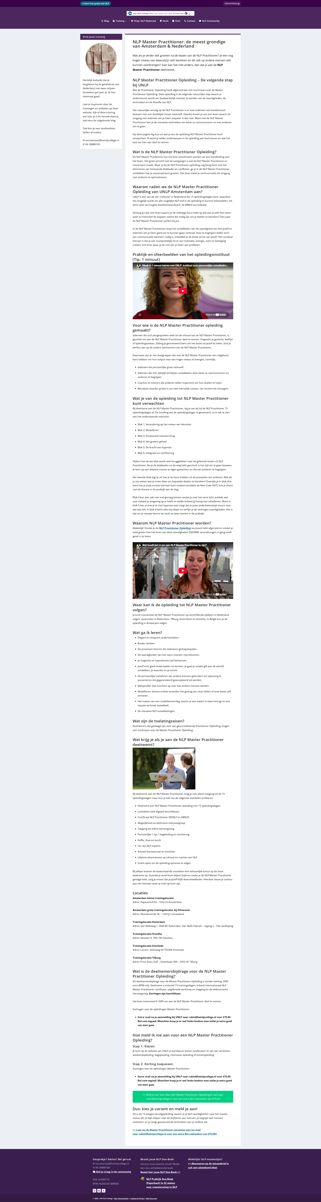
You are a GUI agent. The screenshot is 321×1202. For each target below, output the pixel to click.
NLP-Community (209, 21)
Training (118, 21)
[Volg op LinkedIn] (99, 1190)
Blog (105, 21)
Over (176, 21)
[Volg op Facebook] (103, 1190)
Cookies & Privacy (137, 1198)
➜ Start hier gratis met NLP (95, 3)
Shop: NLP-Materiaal (143, 21)
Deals (164, 21)
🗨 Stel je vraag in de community (112, 1171)
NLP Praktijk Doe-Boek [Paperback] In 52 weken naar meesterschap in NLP (161, 1183)
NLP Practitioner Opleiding (175, 528)
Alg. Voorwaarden (121, 1198)
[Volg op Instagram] (94, 1190)
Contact (189, 21)
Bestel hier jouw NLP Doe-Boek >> (160, 1172)
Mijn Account (151, 1198)
